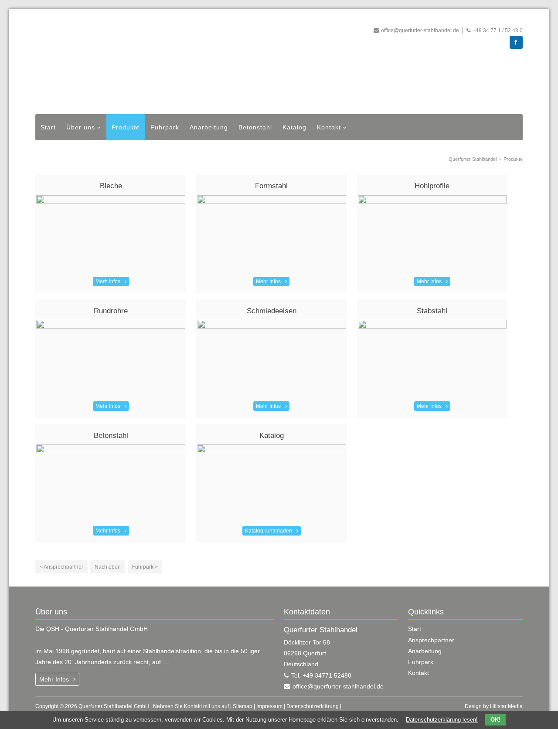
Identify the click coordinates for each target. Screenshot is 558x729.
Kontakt (329, 127)
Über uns (80, 127)
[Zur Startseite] (183, 63)
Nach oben (108, 567)
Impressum (269, 706)
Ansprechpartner (431, 640)
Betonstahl (255, 127)
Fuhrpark (164, 127)
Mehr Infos (268, 281)
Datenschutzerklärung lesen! (442, 719)
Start (48, 127)
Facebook (516, 42)
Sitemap (242, 706)
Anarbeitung (209, 127)
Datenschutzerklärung (312, 706)
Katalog (294, 127)
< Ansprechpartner (61, 567)
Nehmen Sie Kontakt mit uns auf (191, 706)
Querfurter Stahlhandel (473, 159)
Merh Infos (107, 281)
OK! (495, 719)
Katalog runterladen (268, 531)
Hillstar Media (506, 706)
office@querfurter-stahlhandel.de (420, 30)
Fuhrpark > (145, 567)
